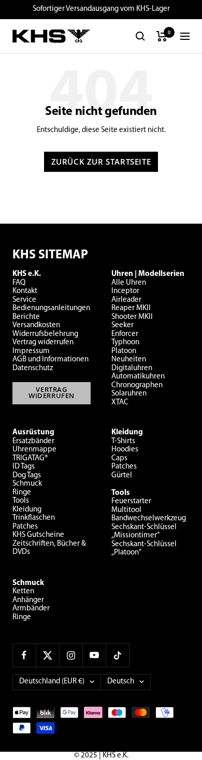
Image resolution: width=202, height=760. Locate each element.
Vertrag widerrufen (43, 342)
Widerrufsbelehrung (45, 334)
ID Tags (23, 467)
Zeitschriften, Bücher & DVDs (49, 548)
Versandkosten (36, 325)
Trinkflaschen (33, 518)
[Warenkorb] (161, 36)
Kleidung (26, 510)
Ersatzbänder (33, 441)
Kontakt (24, 291)
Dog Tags (26, 475)
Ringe (21, 492)
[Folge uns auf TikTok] (117, 655)
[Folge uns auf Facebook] (24, 655)
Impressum (31, 351)
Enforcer (124, 334)
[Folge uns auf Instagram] (70, 655)
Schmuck (27, 484)
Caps (119, 458)
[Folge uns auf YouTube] (94, 655)
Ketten (23, 591)
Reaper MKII (131, 308)
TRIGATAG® (30, 458)
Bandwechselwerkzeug (148, 518)
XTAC (119, 402)
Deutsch (120, 681)
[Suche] (140, 36)
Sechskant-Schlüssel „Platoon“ (144, 548)
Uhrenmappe (34, 450)
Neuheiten (128, 359)
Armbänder (31, 608)
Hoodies (124, 450)
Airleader (126, 300)
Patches (25, 527)
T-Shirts (123, 441)
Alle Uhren (128, 283)
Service (24, 300)
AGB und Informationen (50, 359)
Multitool (126, 510)
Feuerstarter (131, 501)
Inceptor (125, 291)
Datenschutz (32, 368)
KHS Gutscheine (38, 535)
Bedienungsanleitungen (51, 308)
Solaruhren (129, 394)
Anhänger (28, 600)
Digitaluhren (131, 368)
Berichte (26, 317)
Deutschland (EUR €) (51, 681)
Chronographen (137, 385)
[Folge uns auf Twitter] (47, 655)
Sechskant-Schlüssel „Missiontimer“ (144, 531)
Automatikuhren (138, 377)
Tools (20, 501)
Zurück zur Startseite (101, 161)
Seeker (122, 325)
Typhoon (125, 342)
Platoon (123, 351)
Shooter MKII (132, 317)
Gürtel (121, 475)
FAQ (18, 283)
